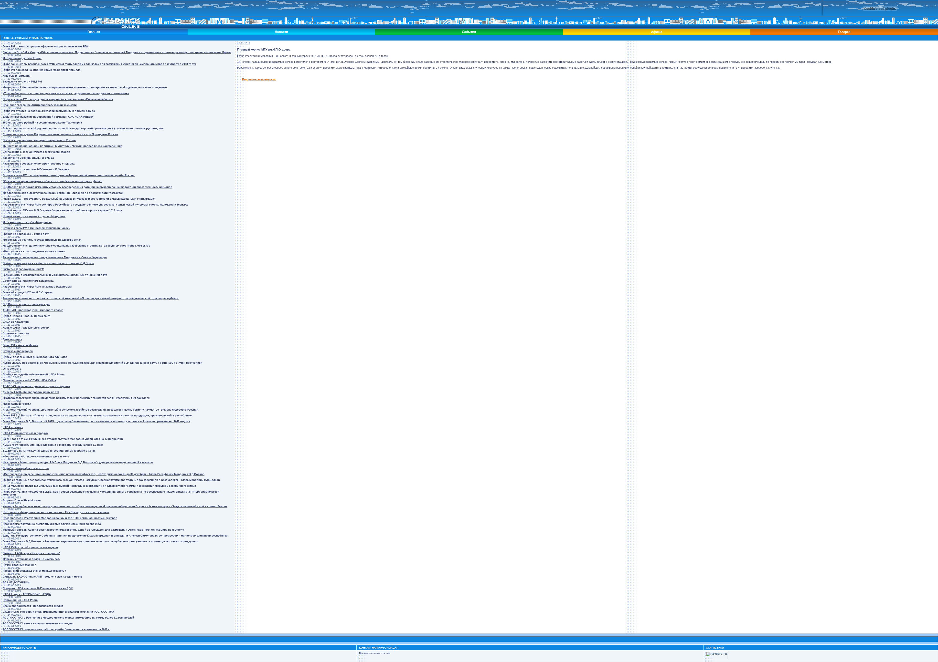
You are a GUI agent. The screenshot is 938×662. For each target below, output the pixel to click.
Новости (281, 32)
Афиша (656, 32)
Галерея (844, 32)
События (469, 32)
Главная (93, 32)
